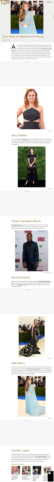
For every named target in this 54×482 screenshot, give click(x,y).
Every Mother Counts (16, 225)
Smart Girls (24, 139)
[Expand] (49, 472)
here (33, 373)
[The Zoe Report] (4, 2)
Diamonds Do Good (21, 284)
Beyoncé (45, 48)
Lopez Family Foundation (41, 456)
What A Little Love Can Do (33, 368)
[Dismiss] (52, 472)
